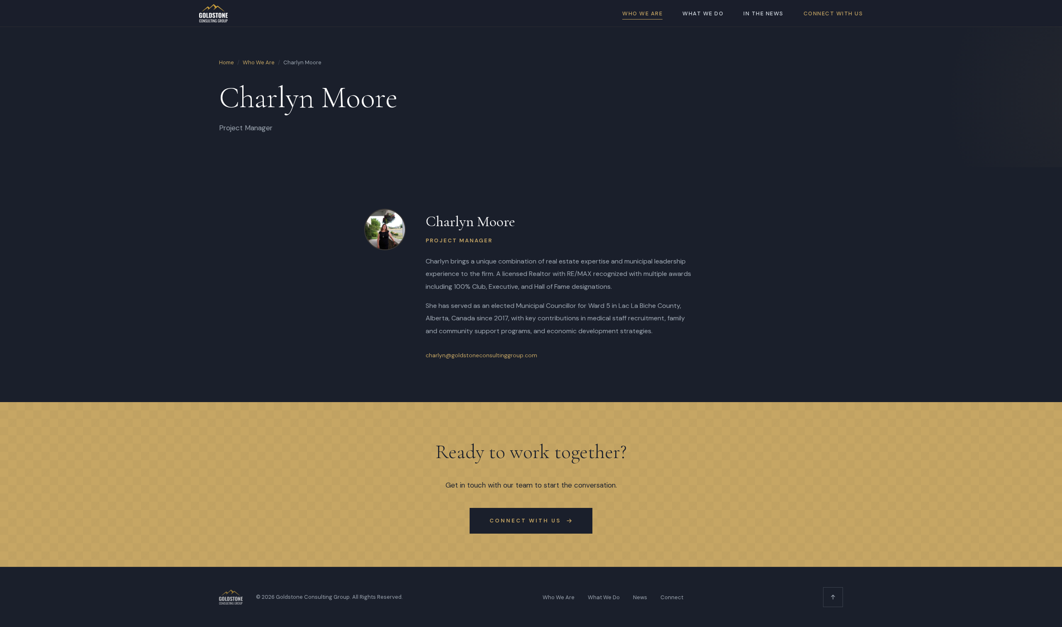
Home (226, 62)
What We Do (702, 13)
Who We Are (642, 13)
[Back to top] (833, 597)
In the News (763, 13)
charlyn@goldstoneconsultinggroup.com (481, 355)
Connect (671, 597)
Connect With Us (833, 13)
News (640, 597)
